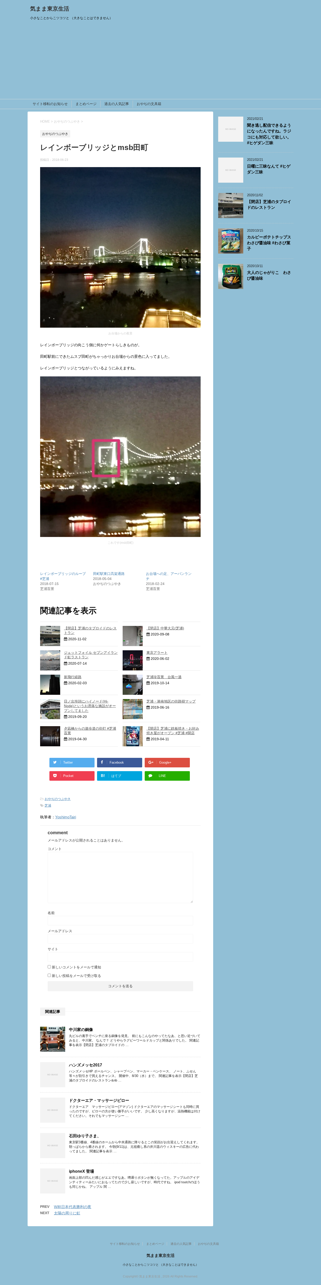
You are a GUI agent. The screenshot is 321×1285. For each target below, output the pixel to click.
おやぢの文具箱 (149, 104)
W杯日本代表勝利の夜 (72, 1207)
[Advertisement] (160, 61)
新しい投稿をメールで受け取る (76, 976)
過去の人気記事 (116, 104)
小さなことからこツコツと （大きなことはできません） (161, 1264)
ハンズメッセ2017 (85, 1065)
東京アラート (157, 653)
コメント (55, 849)
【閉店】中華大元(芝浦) (165, 628)
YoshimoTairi (65, 817)
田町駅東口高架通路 (109, 574)
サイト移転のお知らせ (50, 104)
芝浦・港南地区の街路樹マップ (171, 701)
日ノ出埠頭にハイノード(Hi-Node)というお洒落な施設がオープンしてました (90, 705)
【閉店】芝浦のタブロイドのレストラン (269, 205)
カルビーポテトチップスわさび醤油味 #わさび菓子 (269, 243)
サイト (53, 949)
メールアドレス (60, 931)
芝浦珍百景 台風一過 (164, 677)
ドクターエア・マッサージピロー (99, 1100)
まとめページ (86, 104)
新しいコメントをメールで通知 (76, 967)
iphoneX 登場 (81, 1171)
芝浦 (48, 805)
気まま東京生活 (49, 9)
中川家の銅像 (81, 1029)
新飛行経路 (73, 677)
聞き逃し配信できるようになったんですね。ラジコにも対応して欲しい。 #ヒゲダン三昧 (269, 134)
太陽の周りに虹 (67, 1213)
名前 (51, 913)
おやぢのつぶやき (58, 799)
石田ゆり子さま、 (85, 1136)
